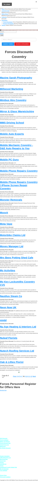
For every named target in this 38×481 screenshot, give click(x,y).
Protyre (1, 465)
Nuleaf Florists (8, 338)
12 (31, 376)
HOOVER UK (3, 464)
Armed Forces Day (4, 444)
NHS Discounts (3, 438)
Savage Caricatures (5, 456)
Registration (4, 20)
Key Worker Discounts (5, 448)
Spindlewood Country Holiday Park (8, 467)
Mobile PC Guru (9, 159)
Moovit (4, 212)
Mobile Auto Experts (12, 134)
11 (29, 376)
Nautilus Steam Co (11, 296)
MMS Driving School (12, 122)
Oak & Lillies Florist (11, 362)
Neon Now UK (8, 307)
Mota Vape (6, 224)
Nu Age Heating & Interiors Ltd (18, 326)
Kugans (2, 462)
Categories (4, 17)
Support (3, 25)
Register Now (3, 390)
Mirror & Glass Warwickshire (17, 111)
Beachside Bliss (4, 459)
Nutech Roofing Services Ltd (17, 350)
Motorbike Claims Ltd (12, 235)
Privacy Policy (3, 475)
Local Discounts (5, 10)
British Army (3, 446)
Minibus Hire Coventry (13, 100)
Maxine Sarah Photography (16, 77)
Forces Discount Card (5, 443)
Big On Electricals (4, 469)
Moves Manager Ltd (11, 246)
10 (27, 376)
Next (34, 376)
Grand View (3, 461)
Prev (14, 376)
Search (1, 33)
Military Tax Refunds (5, 441)
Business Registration (8, 23)
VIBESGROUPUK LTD (5, 457)
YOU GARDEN (3, 470)
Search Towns (8, 44)
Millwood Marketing (11, 89)
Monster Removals (11, 199)
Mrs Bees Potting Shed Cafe (16, 257)
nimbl (3, 320)
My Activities (7, 270)
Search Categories (22, 44)
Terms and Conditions (5, 477)
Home (3, 9)
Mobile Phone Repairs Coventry (19, 170)
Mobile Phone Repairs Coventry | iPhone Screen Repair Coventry (19, 185)
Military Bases (5, 14)
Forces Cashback (4, 440)
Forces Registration (8, 22)
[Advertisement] (19, 413)
